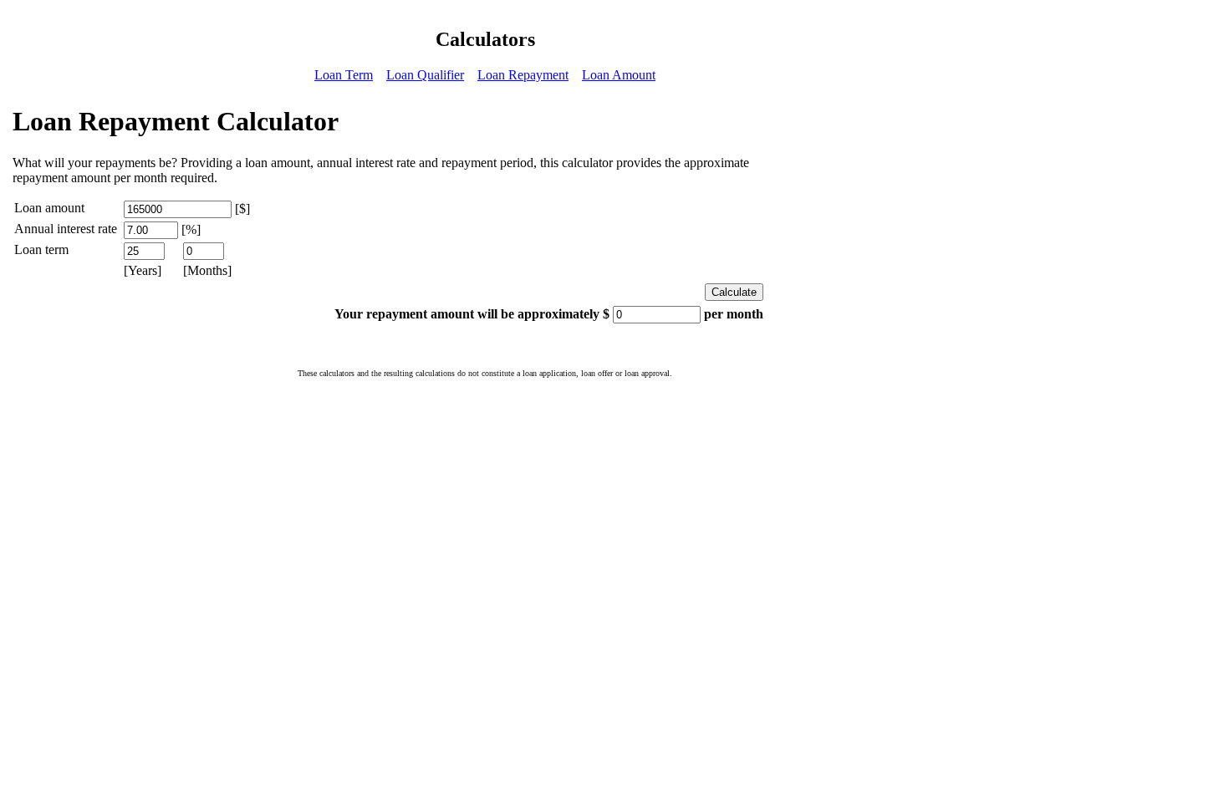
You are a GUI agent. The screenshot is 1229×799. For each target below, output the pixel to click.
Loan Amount (618, 75)
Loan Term (343, 75)
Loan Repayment (523, 75)
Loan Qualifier (425, 75)
